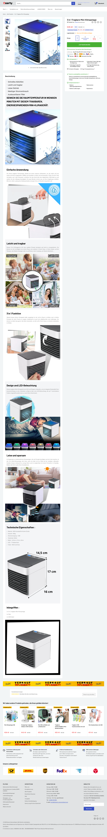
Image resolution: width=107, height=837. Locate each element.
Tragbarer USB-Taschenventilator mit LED (78, 725)
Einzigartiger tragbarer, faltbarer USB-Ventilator (27, 725)
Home (4, 14)
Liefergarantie (72, 59)
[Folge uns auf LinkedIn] (103, 818)
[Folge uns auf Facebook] (95, 818)
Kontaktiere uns (14, 9)
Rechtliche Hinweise (30, 794)
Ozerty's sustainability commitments (78, 74)
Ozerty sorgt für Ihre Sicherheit (33, 803)
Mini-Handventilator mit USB (95, 725)
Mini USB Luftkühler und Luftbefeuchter (44, 725)
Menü (4, 9)
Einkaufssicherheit (74, 82)
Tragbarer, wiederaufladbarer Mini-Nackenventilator (60, 726)
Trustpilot (27, 798)
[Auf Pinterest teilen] (95, 22)
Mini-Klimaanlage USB (9, 725)
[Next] (104, 721)
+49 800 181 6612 (41, 9)
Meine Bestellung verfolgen (28, 9)
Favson (76, 22)
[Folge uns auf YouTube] (100, 818)
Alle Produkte (10, 14)
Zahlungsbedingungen (8, 802)
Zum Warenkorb (84, 44)
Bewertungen (58, 9)
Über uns (50, 9)
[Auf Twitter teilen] (98, 22)
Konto (79, 4)
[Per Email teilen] (101, 22)
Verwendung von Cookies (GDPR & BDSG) (11, 790)
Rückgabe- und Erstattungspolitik (7, 798)
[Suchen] (73, 3)
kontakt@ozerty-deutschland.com (59, 802)
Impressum (6, 804)
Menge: (69, 38)
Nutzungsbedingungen (9, 793)
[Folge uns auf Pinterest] (98, 818)
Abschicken (89, 808)
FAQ (26, 796)
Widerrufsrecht (7, 806)
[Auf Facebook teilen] (92, 22)
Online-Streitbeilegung (31, 801)
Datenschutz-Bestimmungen (10, 787)
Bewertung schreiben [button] (89, 694)
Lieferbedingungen (8, 795)
